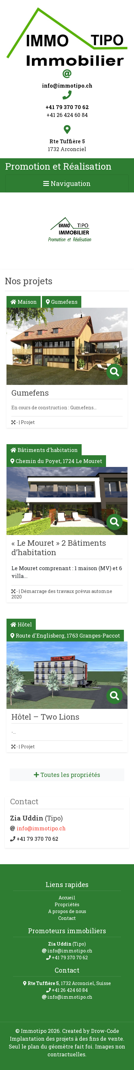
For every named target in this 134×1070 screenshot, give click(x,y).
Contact (67, 918)
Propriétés (67, 904)
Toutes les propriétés (69, 775)
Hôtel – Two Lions (45, 716)
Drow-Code (105, 1030)
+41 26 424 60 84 (67, 114)
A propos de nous (67, 911)
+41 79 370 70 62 (36, 838)
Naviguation (70, 183)
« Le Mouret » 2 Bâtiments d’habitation (58, 547)
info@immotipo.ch (41, 828)
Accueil (67, 897)
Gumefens (30, 392)
